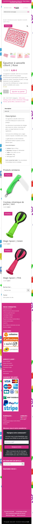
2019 (5, 419)
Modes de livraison (7, 363)
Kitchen (14, 100)
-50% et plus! (22, 98)
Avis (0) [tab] (7, 111)
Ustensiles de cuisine (12, 20)
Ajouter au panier (18, 91)
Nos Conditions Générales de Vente (11, 325)
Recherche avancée (7, 371)
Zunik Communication (8, 321)
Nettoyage (25, 100)
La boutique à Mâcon (8, 315)
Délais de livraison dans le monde (11, 311)
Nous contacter (6, 361)
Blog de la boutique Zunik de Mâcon (11, 319)
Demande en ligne (7, 367)
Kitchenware (19, 100)
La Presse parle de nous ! (9, 313)
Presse (6, 424)
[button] (27, 26)
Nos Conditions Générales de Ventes (15, 513)
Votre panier (6, 373)
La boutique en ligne (8, 317)
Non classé (6, 422)
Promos (5, 101)
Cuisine (10, 100)
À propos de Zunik (7, 309)
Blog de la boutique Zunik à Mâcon (12, 421)
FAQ (4, 369)
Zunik (27, 522)
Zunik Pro (5, 323)
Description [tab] (8, 108)
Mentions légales (7, 327)
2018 (5, 417)
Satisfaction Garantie (8, 365)
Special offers (11, 101)
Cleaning (5, 100)
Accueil (4, 20)
